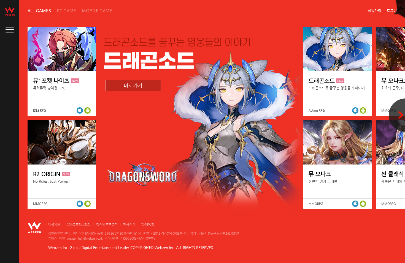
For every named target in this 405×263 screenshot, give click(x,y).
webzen (10, 11)
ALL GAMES (39, 10)
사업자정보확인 (146, 238)
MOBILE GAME (97, 10)
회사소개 (129, 224)
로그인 (392, 11)
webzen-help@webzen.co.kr (85, 238)
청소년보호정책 (106, 224)
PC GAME (66, 10)
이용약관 (54, 224)
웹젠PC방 (147, 224)
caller (10, 30)
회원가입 (374, 11)
